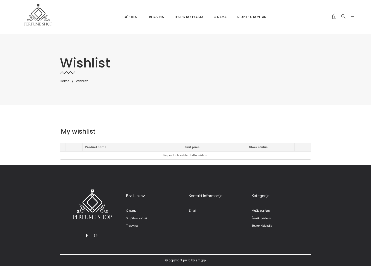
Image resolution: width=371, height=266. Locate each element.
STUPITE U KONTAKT (252, 17)
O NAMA (220, 17)
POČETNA (129, 17)
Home (65, 81)
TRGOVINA (155, 17)
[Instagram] (95, 235)
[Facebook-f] (86, 235)
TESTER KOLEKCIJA (188, 17)
